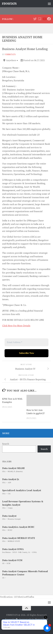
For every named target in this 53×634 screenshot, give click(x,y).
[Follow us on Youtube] (44, 19)
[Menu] (49, 3)
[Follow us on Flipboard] (39, 19)
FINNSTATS (9, 3)
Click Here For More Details (16, 325)
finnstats (10, 54)
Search (5, 443)
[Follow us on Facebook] (49, 19)
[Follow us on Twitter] (35, 19)
